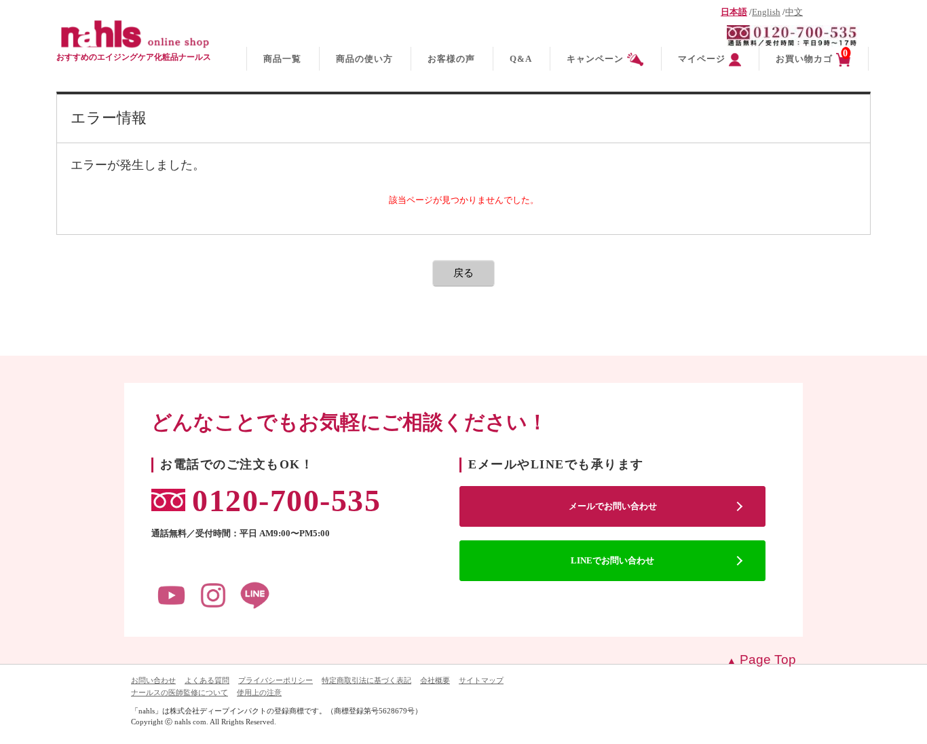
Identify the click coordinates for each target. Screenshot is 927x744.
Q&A (521, 59)
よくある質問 (207, 680)
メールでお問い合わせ (613, 506)
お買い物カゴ (812, 56)
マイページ (701, 59)
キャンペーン (595, 59)
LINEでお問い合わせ (612, 560)
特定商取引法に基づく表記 (366, 680)
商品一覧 (282, 59)
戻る (463, 272)
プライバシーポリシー (275, 680)
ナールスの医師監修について (179, 692)
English (766, 12)
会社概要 (435, 680)
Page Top (768, 659)
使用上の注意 (259, 692)
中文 (794, 12)
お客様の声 (451, 59)
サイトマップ (481, 680)
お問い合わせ (153, 680)
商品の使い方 (364, 59)
